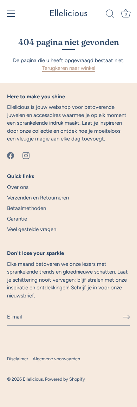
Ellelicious (68, 13)
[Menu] (11, 13)
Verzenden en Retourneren (38, 198)
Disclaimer (17, 358)
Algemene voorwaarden (56, 358)
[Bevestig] (126, 317)
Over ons (17, 187)
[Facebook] (10, 155)
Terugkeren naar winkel (68, 68)
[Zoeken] (110, 14)
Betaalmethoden (26, 208)
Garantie (17, 219)
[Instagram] (26, 155)
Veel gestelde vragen (31, 229)
